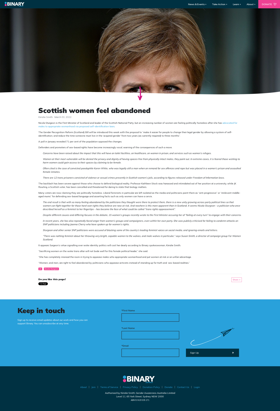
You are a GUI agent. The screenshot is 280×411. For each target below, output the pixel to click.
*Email (125, 345)
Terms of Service (109, 387)
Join (93, 387)
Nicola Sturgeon (51, 269)
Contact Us (183, 387)
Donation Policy (151, 387)
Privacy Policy (130, 387)
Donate (168, 387)
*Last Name (128, 328)
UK (40, 269)
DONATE (267, 4)
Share (235, 279)
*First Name (128, 310)
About (83, 387)
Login (197, 387)
